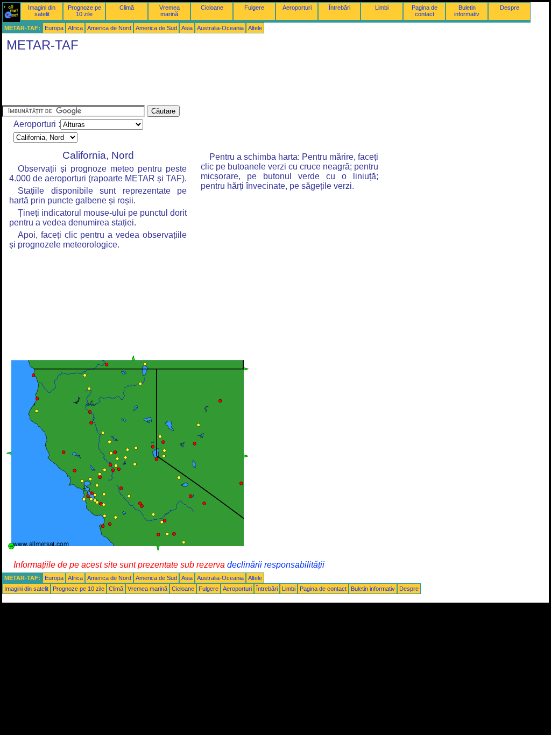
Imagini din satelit (41, 10)
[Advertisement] (198, 81)
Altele (255, 28)
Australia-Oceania (220, 28)
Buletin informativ (466, 10)
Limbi (381, 7)
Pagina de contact (424, 10)
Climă (126, 7)
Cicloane (212, 7)
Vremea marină (169, 10)
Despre (509, 7)
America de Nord (109, 28)
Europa (54, 28)
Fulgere (254, 7)
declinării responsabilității (275, 564)
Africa (75, 28)
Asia (187, 28)
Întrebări (339, 7)
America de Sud (156, 28)
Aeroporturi (297, 7)
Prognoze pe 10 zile (84, 10)
